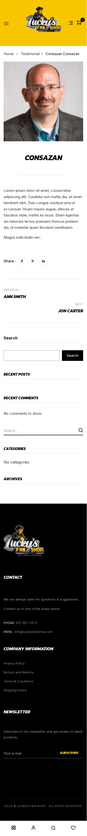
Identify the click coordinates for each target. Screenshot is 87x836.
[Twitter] (32, 261)
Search (11, 338)
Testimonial (30, 53)
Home (9, 53)
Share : (10, 261)
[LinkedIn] (43, 261)
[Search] (80, 430)
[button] (79, 23)
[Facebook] (22, 261)
